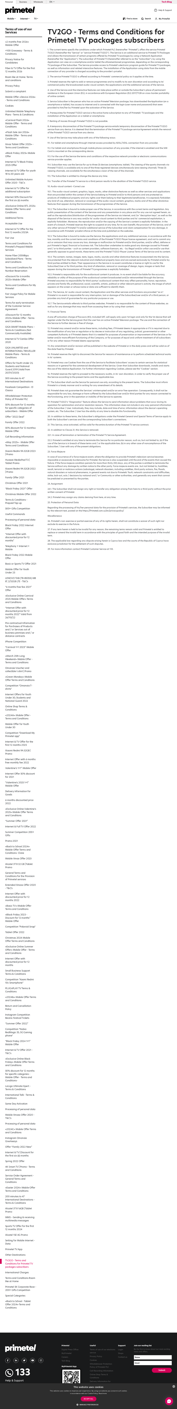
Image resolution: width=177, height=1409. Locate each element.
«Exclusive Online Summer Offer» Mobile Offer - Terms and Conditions (20, 950)
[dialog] (88, 1396)
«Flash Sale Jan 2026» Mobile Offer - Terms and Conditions (18, 135)
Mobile (10, 18)
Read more (103, 1393)
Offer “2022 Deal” (14, 416)
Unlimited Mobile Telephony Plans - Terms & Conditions (20, 113)
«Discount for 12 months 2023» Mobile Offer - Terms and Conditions (19, 318)
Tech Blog (167, 1)
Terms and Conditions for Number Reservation (18, 269)
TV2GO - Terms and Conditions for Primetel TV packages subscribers (19, 1263)
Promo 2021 (11, 840)
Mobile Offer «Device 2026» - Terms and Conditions (20, 98)
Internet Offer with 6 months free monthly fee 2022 (20, 761)
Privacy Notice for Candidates (14, 61)
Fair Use (9, 237)
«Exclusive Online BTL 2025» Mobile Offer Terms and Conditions (20, 209)
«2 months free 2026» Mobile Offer (17, 43)
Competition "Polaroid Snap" (20, 926)
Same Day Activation (16, 1103)
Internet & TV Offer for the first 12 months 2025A (19, 230)
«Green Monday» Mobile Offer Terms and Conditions (19, 678)
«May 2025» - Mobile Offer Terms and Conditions (19, 444)
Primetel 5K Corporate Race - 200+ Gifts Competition (20, 1288)
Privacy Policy (12, 85)
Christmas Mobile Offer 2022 (20, 494)
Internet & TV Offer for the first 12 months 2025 (19, 743)
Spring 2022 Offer (14, 1161)
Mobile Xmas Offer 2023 (18, 858)
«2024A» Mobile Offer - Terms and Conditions (18, 717)
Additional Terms (14, 218)
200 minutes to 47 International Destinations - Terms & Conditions (19, 1199)
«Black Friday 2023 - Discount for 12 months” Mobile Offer (17, 918)
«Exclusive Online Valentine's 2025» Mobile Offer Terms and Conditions (20, 812)
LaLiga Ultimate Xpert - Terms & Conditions (17, 1087)
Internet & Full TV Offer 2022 (20, 826)
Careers (65, 1357)
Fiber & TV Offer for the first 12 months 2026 (20, 70)
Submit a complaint (15, 91)
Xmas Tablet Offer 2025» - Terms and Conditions (19, 146)
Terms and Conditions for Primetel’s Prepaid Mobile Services (19, 247)
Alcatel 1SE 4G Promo (16, 1234)
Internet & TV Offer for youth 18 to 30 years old (20, 172)
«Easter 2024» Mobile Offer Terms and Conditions (20, 1189)
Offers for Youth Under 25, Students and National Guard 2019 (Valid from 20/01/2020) (19, 367)
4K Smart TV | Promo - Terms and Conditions (20, 1168)
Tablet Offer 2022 (14, 932)
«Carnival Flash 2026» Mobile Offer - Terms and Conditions (18, 123)
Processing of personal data (20, 519)
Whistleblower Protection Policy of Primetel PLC (18, 397)
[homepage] (20, 1349)
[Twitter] (24, 1360)
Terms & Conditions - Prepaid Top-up (16, 501)
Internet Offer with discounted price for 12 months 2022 (17, 897)
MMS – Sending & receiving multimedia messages (19, 1219)
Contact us (122, 1357)
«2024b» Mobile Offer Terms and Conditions (20, 998)
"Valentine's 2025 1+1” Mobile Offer (17, 784)
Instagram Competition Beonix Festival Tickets (17, 1016)
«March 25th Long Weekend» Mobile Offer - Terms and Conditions (18, 659)
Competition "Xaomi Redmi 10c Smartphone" (19, 981)
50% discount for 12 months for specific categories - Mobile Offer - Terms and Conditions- (19, 1075)
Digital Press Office (70, 1349)
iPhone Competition (15, 641)
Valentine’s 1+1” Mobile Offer (20, 768)
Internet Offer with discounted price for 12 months (17, 962)
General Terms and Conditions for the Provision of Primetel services (19, 876)
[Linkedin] (15, 1360)
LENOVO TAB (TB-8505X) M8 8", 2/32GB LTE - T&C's (20, 579)
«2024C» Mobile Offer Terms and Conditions (20, 1131)
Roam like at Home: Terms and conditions (19, 78)
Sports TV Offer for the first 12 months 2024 (19, 1227)
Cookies (9, 105)
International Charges (17, 1272)
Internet (24, 18)
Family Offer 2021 (14, 477)
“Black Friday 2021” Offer (18, 488)
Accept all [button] (88, 1399)
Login (120, 1349)
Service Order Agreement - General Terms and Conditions (19, 1179)
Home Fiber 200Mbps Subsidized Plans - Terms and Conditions (18, 259)
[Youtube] (32, 1360)
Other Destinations (15, 1254)
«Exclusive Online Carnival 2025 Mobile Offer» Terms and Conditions (19, 599)
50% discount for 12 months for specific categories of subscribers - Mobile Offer (19, 408)
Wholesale (38, 2)
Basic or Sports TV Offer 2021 (20, 563)
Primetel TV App (13, 1249)
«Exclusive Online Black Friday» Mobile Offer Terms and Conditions (19, 1062)
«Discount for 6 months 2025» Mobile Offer (17, 278)
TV (35, 18)
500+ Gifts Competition (17, 508)
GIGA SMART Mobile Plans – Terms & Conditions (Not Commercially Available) (20, 330)
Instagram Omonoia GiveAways (16, 1139)
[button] (88, 1404)
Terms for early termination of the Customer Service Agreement (19, 306)
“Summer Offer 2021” (16, 821)
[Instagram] (40, 1360)
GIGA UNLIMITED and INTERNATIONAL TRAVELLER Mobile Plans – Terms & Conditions (20, 352)
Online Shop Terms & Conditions (16, 708)
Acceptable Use (13, 223)
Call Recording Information (19, 436)
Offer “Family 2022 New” (18, 1146)
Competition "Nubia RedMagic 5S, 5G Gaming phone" (18, 1032)
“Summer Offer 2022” (16, 1023)
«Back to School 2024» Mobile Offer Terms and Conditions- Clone (18, 850)
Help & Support (165, 10)
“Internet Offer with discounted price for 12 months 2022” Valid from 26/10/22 (18, 612)
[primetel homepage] (20, 10)
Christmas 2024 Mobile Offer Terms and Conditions (19, 939)
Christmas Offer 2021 (16, 483)
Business (23, 2)
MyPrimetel (67, 1353)
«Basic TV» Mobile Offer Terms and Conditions (18, 907)
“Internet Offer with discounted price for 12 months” (17, 537)
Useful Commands (15, 514)
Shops (120, 1353)
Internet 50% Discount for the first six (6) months (18, 198)
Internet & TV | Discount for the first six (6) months (19, 1154)
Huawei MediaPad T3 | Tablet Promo (17, 461)
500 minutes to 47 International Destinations (19, 380)
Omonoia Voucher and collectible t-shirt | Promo (18, 669)
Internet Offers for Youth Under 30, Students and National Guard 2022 (18, 697)
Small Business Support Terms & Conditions (17, 972)
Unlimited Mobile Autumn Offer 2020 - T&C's (19, 181)
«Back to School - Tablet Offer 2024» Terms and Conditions (18, 1304)
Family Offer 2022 (15, 422)
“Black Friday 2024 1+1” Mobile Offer (17, 1042)
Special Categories (15, 1295)
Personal (9, 2)
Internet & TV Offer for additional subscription (17, 190)
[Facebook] (7, 1360)
